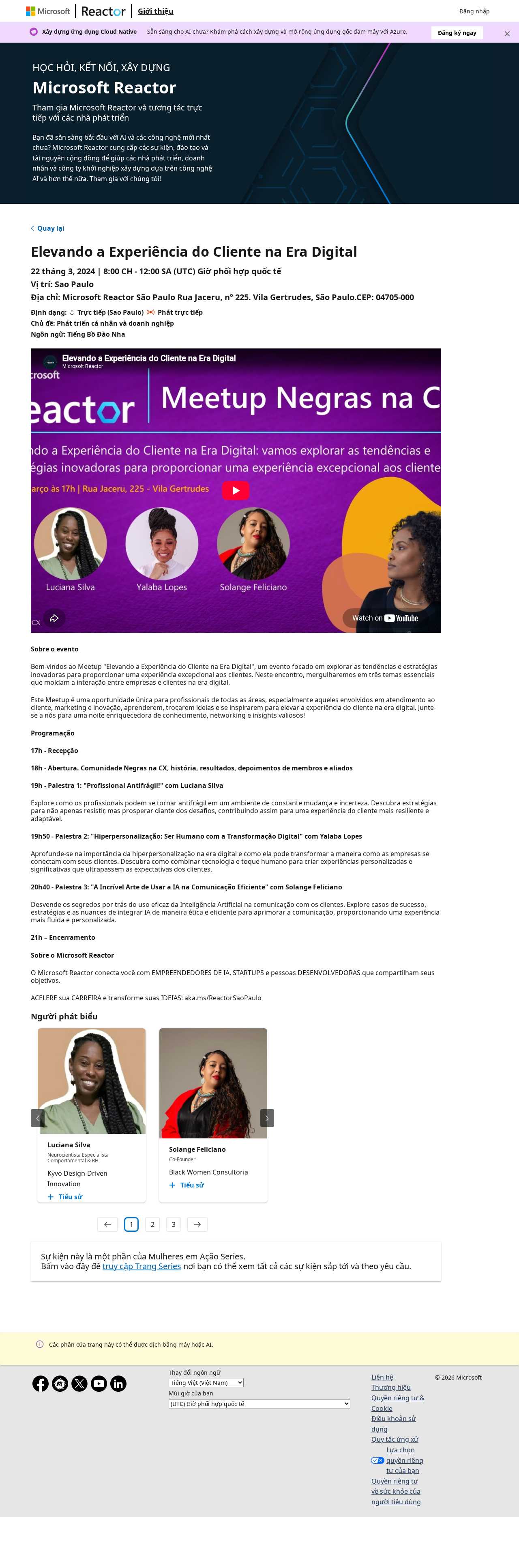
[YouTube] (100, 1385)
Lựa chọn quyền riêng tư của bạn (404, 1460)
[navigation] (107, 1224)
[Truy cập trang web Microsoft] (49, 11)
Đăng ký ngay (457, 33)
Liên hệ (382, 1377)
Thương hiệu (391, 1387)
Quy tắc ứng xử (394, 1439)
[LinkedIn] (120, 1385)
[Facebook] (42, 1385)
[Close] (507, 33)
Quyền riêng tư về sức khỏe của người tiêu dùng (396, 1491)
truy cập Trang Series (142, 1266)
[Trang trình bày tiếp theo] (267, 1118)
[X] (81, 1385)
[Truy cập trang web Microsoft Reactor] (104, 11)
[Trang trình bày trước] (38, 1118)
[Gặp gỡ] (61, 1385)
